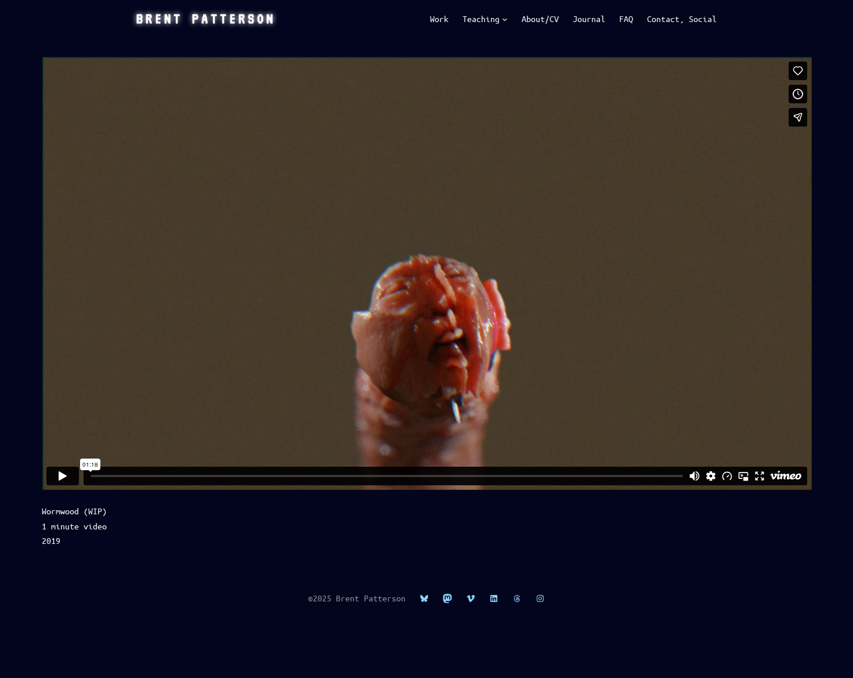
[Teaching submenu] (505, 19)
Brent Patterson (206, 18)
